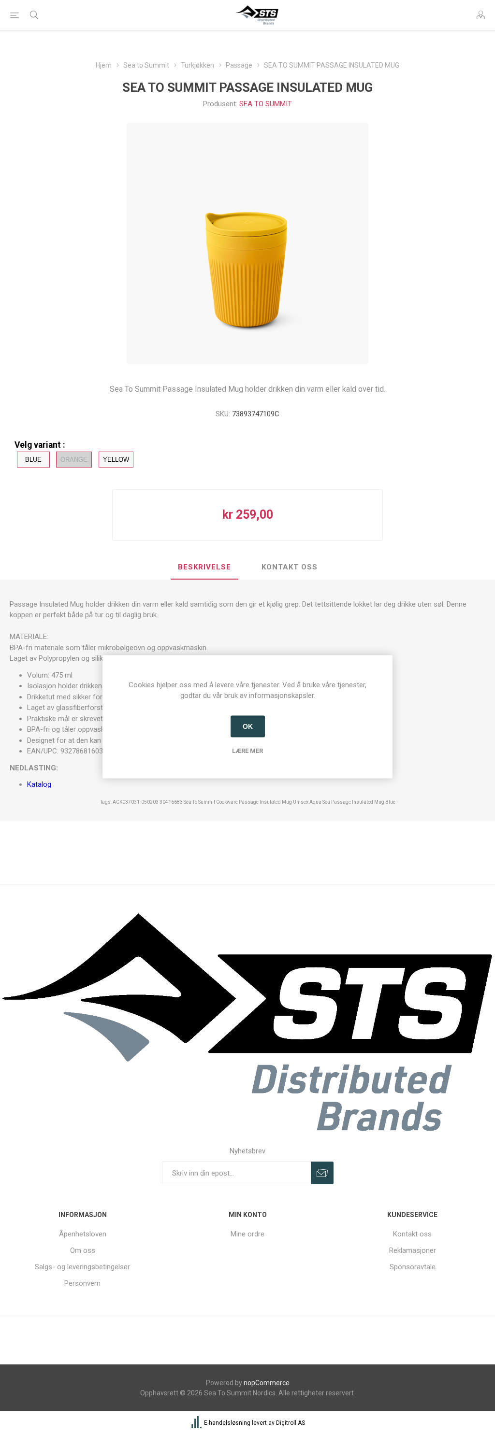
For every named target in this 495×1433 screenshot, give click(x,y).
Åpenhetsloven (82, 1234)
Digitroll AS (290, 1423)
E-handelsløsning (227, 1423)
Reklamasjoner (412, 1250)
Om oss (82, 1250)
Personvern (82, 1283)
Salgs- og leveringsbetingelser (82, 1267)
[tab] (204, 567)
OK (248, 726)
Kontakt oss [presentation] (290, 567)
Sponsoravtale (413, 1267)
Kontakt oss (412, 1234)
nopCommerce (267, 1383)
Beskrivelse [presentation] (204, 567)
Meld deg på (322, 1173)
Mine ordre (247, 1234)
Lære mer (247, 750)
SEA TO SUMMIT (265, 103)
